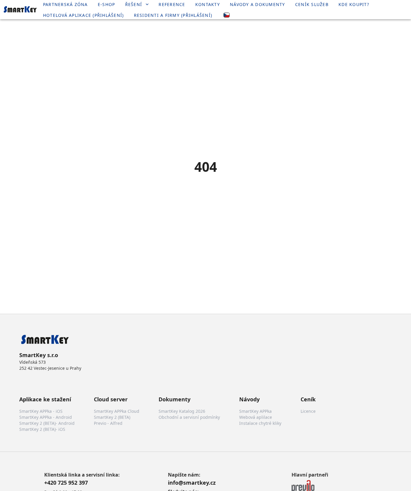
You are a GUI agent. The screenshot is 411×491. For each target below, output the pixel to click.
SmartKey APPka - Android (45, 417)
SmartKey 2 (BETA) (112, 417)
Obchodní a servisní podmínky (189, 417)
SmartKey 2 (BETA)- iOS (42, 429)
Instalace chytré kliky (260, 423)
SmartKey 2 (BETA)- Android (47, 423)
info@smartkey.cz (192, 482)
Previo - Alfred (108, 423)
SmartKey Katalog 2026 (182, 411)
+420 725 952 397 (66, 482)
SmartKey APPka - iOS (41, 411)
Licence (308, 411)
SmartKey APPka (255, 411)
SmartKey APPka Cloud (116, 411)
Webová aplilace (255, 417)
